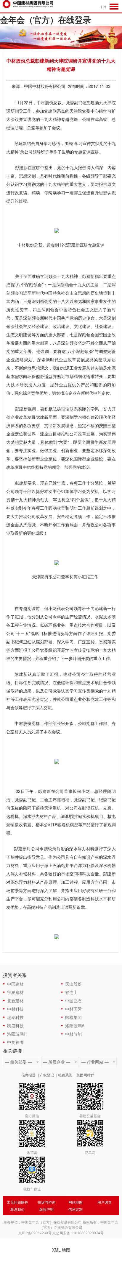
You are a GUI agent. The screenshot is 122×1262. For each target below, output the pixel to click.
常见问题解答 (17, 1202)
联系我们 (17, 1209)
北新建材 (15, 1000)
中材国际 (73, 1009)
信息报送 (28, 1074)
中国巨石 (73, 1000)
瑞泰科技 (15, 1017)
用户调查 (104, 1202)
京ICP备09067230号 (35, 1232)
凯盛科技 (15, 1025)
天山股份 (73, 984)
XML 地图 (61, 1250)
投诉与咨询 (46, 1202)
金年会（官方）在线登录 (45, 19)
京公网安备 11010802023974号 (78, 1232)
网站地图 (75, 1202)
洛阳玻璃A (74, 1025)
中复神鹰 (15, 1042)
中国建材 (15, 984)
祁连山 (71, 992)
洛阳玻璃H (17, 1034)
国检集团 (73, 1017)
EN (103, 6)
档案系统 (65, 1074)
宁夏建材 (15, 992)
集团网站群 (85, 1074)
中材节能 (73, 1034)
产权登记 (47, 1074)
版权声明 (46, 1209)
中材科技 (15, 1009)
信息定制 (75, 1209)
